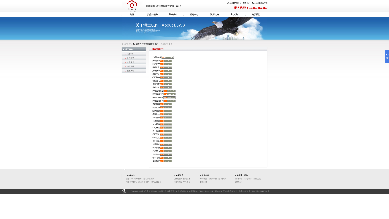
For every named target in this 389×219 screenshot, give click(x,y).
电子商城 (156, 158)
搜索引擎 (156, 84)
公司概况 (156, 128)
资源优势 (214, 14)
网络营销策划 (157, 91)
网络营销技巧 (157, 94)
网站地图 (204, 182)
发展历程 (130, 71)
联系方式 (263, 3)
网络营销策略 (157, 97)
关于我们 (256, 14)
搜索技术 (156, 114)
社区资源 (156, 117)
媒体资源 (156, 111)
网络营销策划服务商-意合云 (226, 191)
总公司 (230, 3)
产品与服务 (152, 14)
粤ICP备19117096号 (260, 191)
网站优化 (156, 67)
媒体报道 (156, 161)
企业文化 (130, 62)
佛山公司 (255, 3)
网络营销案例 (157, 101)
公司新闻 (156, 77)
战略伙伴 (173, 14)
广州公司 (237, 3)
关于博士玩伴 (242, 175)
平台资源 (156, 121)
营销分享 (156, 87)
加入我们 (235, 14)
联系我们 (156, 148)
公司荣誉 (130, 58)
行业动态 (131, 175)
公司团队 (130, 66)
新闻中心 (194, 14)
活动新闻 (156, 104)
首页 (132, 14)
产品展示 (156, 151)
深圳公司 (246, 3)
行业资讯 (156, 81)
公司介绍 (239, 179)
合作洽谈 (156, 154)
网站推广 (156, 64)
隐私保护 (222, 179)
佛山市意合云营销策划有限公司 (145, 44)
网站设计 (156, 61)
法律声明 (213, 179)
